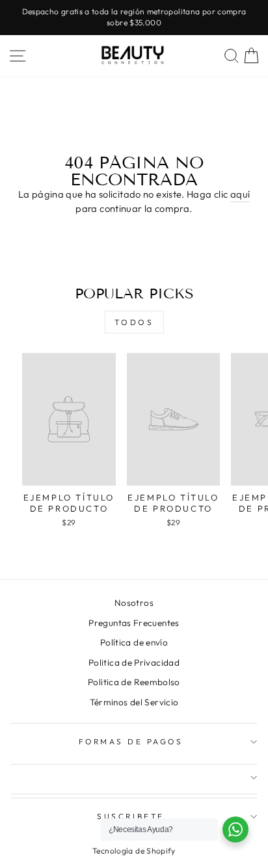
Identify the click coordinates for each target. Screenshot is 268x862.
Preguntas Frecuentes (133, 623)
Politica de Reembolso (134, 682)
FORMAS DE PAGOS (131, 741)
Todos (134, 322)
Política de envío (134, 642)
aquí (240, 194)
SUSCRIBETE (130, 816)
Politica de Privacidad (134, 662)
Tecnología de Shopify (134, 850)
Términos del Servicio (134, 702)
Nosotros (134, 602)
